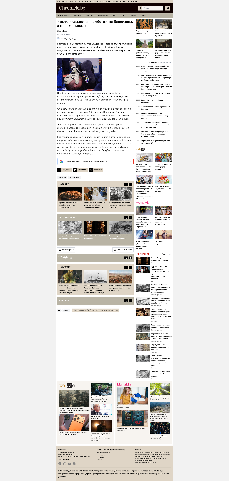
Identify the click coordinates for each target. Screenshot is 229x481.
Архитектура (103, 15)
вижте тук (148, 460)
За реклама (100, 457)
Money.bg (88, 1)
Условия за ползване (103, 453)
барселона (62, 177)
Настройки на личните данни (145, 462)
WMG (58, 1)
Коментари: (68, 250)
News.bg (80, 1)
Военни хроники (64, 15)
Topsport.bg (97, 1)
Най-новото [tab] (154, 62)
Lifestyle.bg (106, 1)
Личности (89, 15)
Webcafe (65, 1)
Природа (133, 15)
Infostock (115, 1)
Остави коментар (124, 250)
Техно (123, 15)
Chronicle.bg (62, 31)
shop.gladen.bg (124, 1)
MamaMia (73, 1)
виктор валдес (74, 177)
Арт (114, 15)
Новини (99, 460)
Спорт (143, 15)
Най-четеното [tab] (165, 62)
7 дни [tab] (164, 254)
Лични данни (101, 455)
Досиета (77, 15)
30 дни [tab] (169, 254)
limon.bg (134, 1)
